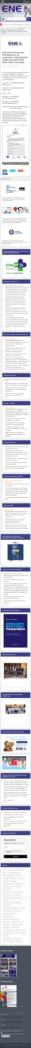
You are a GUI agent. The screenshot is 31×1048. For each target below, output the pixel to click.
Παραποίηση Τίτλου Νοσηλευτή (11, 919)
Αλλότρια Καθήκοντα (8, 875)
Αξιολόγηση (21, 878)
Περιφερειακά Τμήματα (17, 922)
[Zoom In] (18, 163)
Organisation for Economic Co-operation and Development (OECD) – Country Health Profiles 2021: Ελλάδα (16, 389)
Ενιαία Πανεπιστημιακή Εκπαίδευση (12, 902)
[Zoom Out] (15, 163)
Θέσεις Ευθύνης (7, 911)
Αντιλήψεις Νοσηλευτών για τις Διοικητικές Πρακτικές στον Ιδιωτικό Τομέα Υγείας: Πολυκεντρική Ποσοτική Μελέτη (15, 520)
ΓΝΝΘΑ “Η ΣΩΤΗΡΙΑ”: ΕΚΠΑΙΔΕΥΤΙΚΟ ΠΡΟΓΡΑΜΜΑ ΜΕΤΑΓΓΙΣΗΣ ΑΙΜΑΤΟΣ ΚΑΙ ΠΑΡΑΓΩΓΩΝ (15, 434)
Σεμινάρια (5, 924)
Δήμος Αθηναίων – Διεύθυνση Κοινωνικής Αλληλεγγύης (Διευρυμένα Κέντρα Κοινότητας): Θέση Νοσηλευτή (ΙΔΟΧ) (15, 242)
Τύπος (23, 930)
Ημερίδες (23, 908)
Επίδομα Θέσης (7, 905)
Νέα (19, 66)
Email (27, 69)
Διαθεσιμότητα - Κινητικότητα (10, 892)
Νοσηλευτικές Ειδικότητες (9, 913)
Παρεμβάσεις (6, 922)
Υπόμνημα (5, 935)
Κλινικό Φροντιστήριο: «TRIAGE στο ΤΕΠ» (13, 814)
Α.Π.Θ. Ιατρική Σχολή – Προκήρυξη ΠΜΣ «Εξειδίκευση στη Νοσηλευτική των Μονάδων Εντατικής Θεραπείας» (13, 199)
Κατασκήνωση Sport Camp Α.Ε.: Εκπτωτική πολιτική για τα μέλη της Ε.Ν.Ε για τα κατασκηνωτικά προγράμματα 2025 (15, 349)
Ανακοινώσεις (15, 66)
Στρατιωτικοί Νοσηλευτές (16, 924)
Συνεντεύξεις (15, 927)
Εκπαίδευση (17, 895)
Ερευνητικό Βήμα (8, 510)
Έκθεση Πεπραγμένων (14, 872)
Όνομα (3, 1019)
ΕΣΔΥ (21, 892)
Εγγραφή (15, 856)
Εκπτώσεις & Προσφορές (10, 339)
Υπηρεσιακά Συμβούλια (9, 933)
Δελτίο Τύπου (17, 886)
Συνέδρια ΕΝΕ (6, 927)
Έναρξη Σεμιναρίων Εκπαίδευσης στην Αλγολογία (15, 812)
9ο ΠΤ (15, 870)
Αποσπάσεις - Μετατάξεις (9, 881)
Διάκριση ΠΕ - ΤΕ (7, 889)
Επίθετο (3, 1025)
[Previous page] (4, 163)
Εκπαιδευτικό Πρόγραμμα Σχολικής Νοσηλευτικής (15, 821)
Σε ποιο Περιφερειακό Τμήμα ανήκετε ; (11, 1030)
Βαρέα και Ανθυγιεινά (8, 883)
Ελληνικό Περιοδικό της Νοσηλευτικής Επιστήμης (12, 898)
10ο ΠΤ (21, 870)
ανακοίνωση (19, 941)
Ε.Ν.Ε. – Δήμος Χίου (8, 800)
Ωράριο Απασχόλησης (8, 941)
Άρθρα (4, 872)
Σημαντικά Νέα (5, 67)
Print (23, 69)
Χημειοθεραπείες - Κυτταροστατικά (11, 938)
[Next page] (6, 163)
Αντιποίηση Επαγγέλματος (9, 878)
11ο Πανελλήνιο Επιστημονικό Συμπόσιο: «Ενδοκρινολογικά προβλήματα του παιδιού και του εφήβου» (16, 428)
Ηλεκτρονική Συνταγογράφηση (10, 908)
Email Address (11, 1014)
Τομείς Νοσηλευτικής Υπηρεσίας (11, 930)
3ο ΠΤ (10, 870)
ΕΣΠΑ (4, 895)
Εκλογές (10, 895)
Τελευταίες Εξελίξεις (13, 67)
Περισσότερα (7, 328)
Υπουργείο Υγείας (21, 933)
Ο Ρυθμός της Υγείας (8, 916)
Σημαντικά (23, 66)
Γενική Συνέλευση (7, 886)
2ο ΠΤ (4, 870)
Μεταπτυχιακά (16, 911)
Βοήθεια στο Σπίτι (20, 883)
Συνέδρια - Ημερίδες (9, 407)
